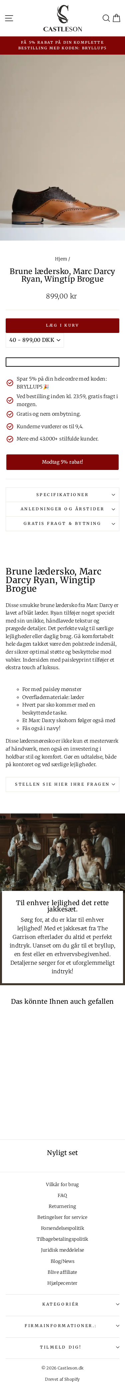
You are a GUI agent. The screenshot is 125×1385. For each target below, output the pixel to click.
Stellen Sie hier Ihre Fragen (62, 784)
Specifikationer (62, 494)
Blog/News (62, 1261)
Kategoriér (60, 1304)
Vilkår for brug (62, 1184)
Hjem (61, 259)
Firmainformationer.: (61, 1325)
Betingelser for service (62, 1217)
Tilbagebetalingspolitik (62, 1239)
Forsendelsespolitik (62, 1228)
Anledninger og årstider (62, 508)
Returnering (62, 1206)
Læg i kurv (62, 325)
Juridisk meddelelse (62, 1250)
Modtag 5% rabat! (62, 462)
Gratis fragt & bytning (63, 523)
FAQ (62, 1195)
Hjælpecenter (62, 1283)
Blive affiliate (62, 1272)
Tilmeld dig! (60, 1347)
